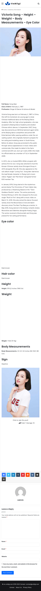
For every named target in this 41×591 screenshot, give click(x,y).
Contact (12, 587)
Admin (20, 500)
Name (4, 541)
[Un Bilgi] (13, 3)
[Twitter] (9, 475)
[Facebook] (4, 475)
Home (5, 9)
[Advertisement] (20, 81)
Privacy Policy (27, 587)
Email (4, 549)
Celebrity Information (14, 9)
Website (4, 556)
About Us (19, 587)
